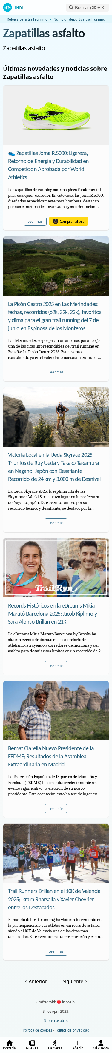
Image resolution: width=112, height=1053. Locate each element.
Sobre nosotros (56, 1020)
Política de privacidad (72, 1030)
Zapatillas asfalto (44, 34)
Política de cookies (37, 1030)
